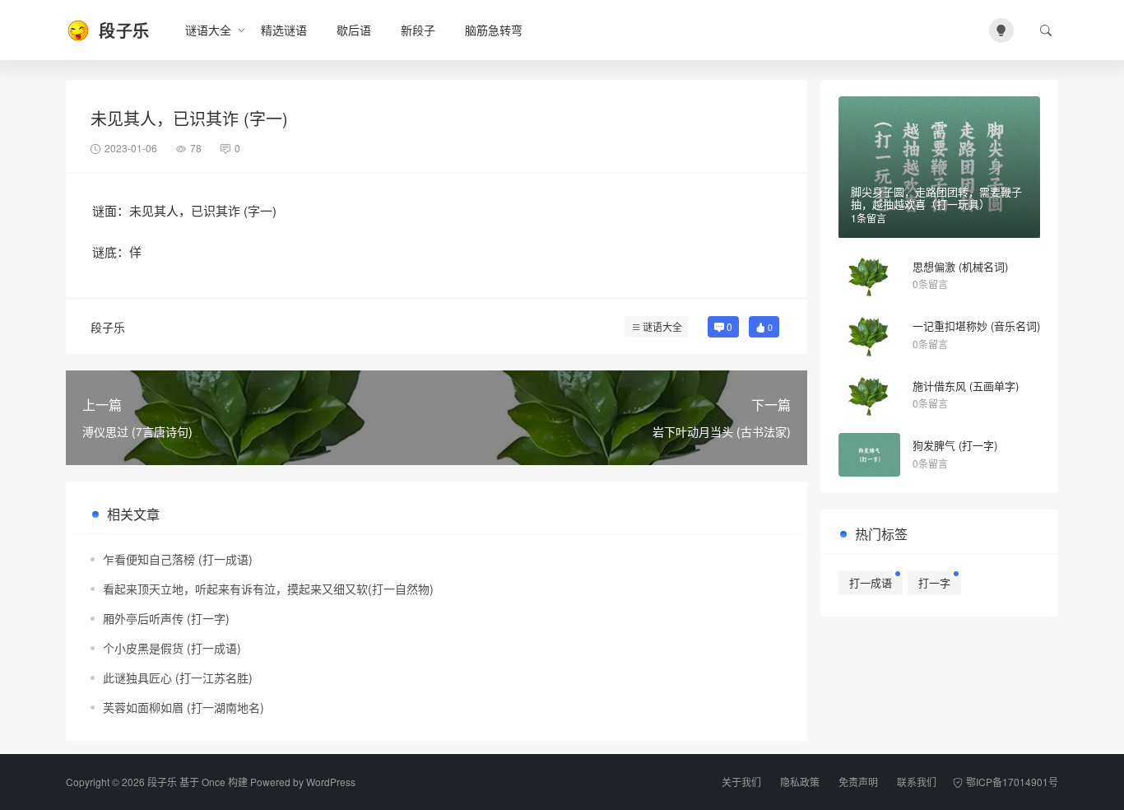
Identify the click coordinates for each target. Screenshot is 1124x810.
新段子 (418, 29)
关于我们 (741, 782)
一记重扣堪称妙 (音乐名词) (976, 325)
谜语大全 (208, 29)
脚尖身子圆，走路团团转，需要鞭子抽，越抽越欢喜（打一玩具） (936, 198)
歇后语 (354, 29)
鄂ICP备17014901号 (1012, 782)
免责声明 (858, 782)
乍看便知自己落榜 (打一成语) (178, 559)
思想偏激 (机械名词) (960, 266)
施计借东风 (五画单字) (966, 385)
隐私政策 (800, 782)
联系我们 (916, 782)
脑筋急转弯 (494, 29)
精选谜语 (284, 29)
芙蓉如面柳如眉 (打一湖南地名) (183, 707)
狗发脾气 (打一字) (955, 445)
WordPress (330, 782)
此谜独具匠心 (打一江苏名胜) (178, 677)
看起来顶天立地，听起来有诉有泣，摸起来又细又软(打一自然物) (268, 588)
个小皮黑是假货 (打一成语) (172, 648)
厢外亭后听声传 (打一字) (166, 618)
